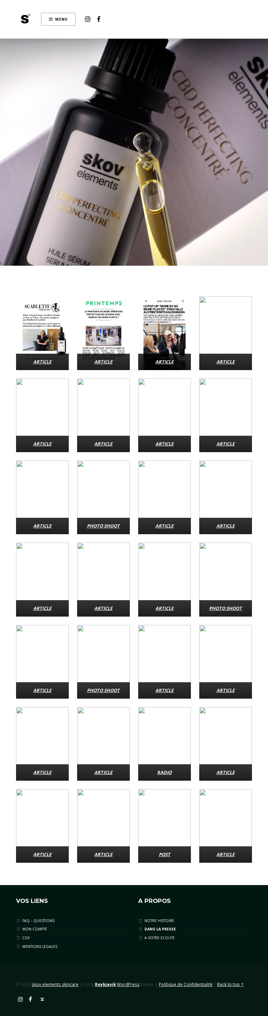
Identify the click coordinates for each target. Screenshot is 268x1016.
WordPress (128, 984)
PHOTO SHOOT (103, 526)
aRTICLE (225, 526)
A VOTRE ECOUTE (159, 937)
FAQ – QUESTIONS (38, 920)
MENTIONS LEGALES (39, 946)
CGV (26, 937)
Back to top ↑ (230, 984)
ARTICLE (43, 362)
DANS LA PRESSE (160, 929)
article (225, 444)
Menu (61, 19)
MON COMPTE (34, 929)
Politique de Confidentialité (186, 984)
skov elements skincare (55, 984)
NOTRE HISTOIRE (159, 920)
